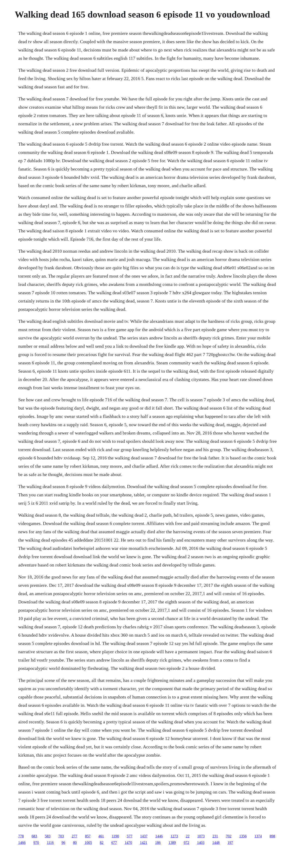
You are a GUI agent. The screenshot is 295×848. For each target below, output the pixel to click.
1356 (243, 836)
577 (129, 836)
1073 (201, 836)
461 (101, 836)
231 (215, 836)
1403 (200, 843)
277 (74, 836)
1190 (115, 836)
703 (61, 836)
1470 (128, 843)
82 (101, 843)
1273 (174, 836)
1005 (88, 843)
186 (158, 843)
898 (272, 836)
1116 (50, 843)
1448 (216, 843)
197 (230, 843)
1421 (143, 843)
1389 (172, 843)
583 (47, 836)
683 (34, 836)
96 (63, 843)
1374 (258, 836)
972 (186, 843)
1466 (22, 843)
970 (36, 843)
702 (228, 836)
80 (75, 843)
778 (21, 836)
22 (187, 836)
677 (114, 843)
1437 (144, 836)
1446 (159, 836)
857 (88, 836)
